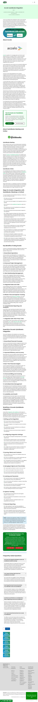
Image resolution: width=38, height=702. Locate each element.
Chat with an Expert (19, 123)
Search (7, 628)
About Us (12, 670)
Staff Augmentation (14, 675)
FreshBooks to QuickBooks (22, 680)
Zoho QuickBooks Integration (31, 682)
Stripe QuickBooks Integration (31, 671)
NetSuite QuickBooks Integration (30, 676)
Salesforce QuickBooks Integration (30, 679)
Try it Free (10, 123)
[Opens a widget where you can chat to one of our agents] (32, 697)
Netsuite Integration (6, 655)
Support (12, 673)
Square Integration (6, 642)
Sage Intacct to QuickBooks (22, 678)
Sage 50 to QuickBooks (22, 673)
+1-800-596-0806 (10, 547)
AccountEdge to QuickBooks (22, 684)
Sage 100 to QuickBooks (22, 676)
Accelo (4, 55)
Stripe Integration (6, 634)
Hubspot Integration (6, 638)
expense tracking (16, 296)
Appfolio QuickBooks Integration (31, 685)
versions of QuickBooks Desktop (12, 154)
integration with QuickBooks (13, 412)
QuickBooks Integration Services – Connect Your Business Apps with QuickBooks (14, 13)
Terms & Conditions (14, 677)
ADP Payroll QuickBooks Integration (30, 687)
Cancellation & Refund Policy (13, 680)
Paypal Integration (6, 646)
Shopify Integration (6, 651)
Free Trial (12, 671)
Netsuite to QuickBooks (22, 671)
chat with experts (19, 547)
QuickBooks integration (16, 204)
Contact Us (13, 674)
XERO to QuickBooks (23, 682)
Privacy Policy (13, 678)
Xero (9, 321)
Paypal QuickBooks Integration (31, 673)
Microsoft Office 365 (17, 321)
